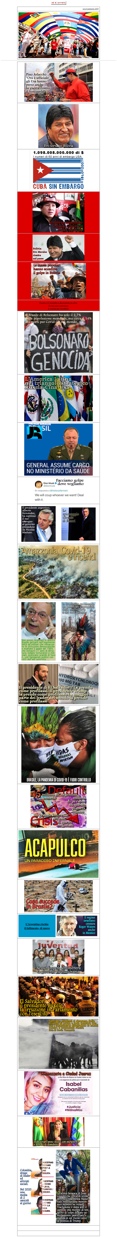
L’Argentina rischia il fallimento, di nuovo (37, 926)
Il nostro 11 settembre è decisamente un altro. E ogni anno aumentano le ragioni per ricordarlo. (58, 305)
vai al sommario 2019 (90, 9)
